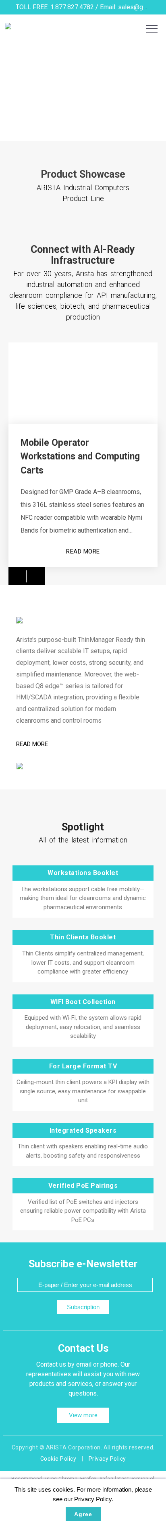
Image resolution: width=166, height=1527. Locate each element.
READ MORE (83, 551)
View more (83, 1415)
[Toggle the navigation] (152, 29)
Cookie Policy (58, 1458)
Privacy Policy (107, 1458)
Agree (83, 1514)
